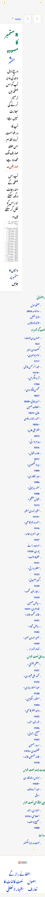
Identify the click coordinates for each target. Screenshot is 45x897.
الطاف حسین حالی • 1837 (33, 409)
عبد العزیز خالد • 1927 (32, 536)
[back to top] (34, 849)
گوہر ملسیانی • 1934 (33, 582)
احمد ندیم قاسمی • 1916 (31, 525)
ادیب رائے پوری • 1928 (33, 548)
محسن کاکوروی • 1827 (32, 392)
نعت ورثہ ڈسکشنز (31, 842)
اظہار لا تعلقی (15, 888)
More (18, 18)
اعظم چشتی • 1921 (33, 667)
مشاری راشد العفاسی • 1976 (32, 813)
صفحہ (37, 19)
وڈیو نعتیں (34, 316)
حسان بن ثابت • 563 (31, 340)
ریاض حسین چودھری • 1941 (31, 605)
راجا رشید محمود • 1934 (31, 594)
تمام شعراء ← (32, 648)
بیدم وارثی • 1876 (34, 444)
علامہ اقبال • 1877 (33, 455)
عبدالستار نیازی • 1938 (31, 690)
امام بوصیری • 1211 (33, 357)
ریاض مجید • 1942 (33, 628)
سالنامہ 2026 (33, 310)
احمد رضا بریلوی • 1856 (31, 421)
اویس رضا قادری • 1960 (31, 780)
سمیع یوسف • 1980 (33, 824)
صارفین (13, 166)
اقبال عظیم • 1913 (33, 502)
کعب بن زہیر (33, 349)
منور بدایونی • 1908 (33, 490)
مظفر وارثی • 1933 (33, 571)
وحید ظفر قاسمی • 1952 (32, 713)
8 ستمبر (12, 59)
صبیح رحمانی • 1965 (33, 736)
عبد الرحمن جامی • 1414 (31, 369)
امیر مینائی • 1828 (31, 401)
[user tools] (4, 2)
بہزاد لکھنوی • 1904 (33, 467)
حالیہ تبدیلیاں (33, 322)
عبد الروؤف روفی (33, 792)
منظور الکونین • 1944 (32, 701)
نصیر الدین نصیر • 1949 (31, 640)
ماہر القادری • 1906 (33, 478)
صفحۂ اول (35, 305)
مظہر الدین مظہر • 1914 (31, 513)
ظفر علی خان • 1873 (33, 432)
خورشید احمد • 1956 (33, 724)
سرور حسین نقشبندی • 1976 (31, 747)
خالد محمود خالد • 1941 (32, 617)
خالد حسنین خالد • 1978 (31, 759)
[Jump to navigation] (40, 2)
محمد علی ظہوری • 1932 (31, 678)
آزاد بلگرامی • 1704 (33, 381)
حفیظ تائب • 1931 (33, 559)
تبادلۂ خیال (27, 19)
